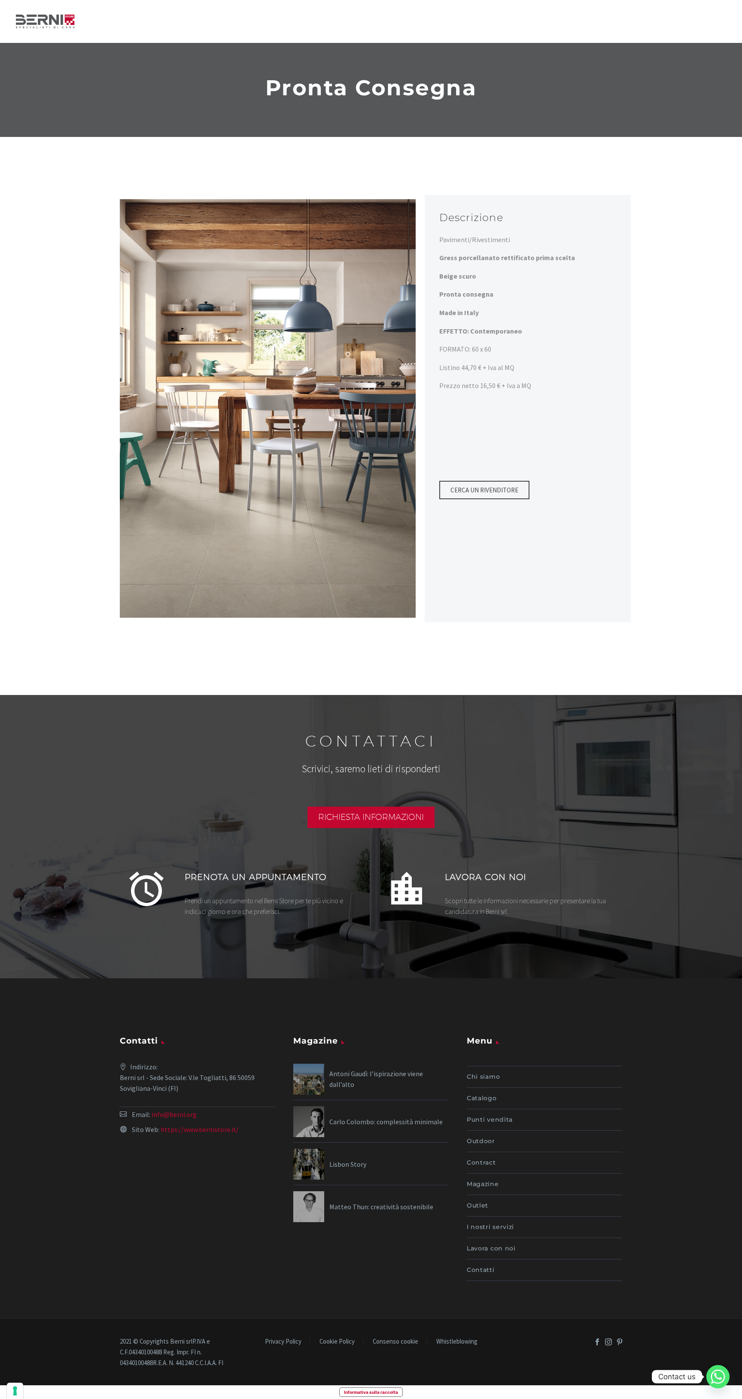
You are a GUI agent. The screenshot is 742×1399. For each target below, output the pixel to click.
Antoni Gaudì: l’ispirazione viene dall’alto (376, 1079)
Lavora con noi (491, 1248)
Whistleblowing (456, 1341)
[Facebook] (597, 1341)
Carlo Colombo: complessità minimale (386, 1121)
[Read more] (241, 892)
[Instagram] (608, 1341)
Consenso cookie (395, 1341)
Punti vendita (490, 1119)
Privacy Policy (283, 1341)
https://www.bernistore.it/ (200, 1129)
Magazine (483, 1184)
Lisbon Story (347, 1164)
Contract (481, 1162)
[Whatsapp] (718, 1376)
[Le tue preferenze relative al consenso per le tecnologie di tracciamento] (15, 1391)
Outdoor (481, 1141)
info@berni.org (174, 1114)
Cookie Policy (337, 1341)
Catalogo (482, 1098)
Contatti (481, 1270)
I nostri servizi (490, 1227)
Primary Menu (718, 21)
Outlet (477, 1205)
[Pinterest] (619, 1341)
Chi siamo (483, 1076)
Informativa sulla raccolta (371, 1392)
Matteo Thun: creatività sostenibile (381, 1206)
